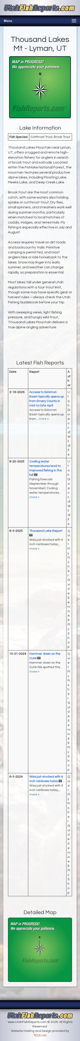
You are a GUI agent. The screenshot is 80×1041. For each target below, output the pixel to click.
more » (44, 418)
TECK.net (40, 1035)
